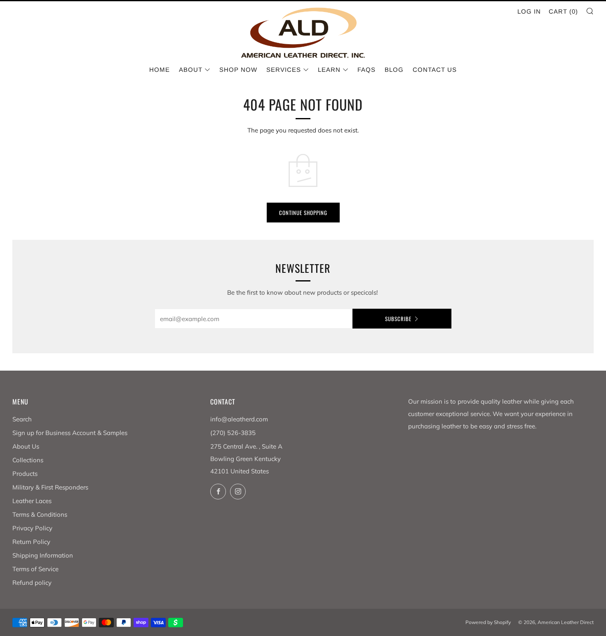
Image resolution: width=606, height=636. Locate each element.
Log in (529, 11)
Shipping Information (42, 555)
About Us (25, 446)
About (190, 69)
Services (283, 69)
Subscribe (398, 318)
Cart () (563, 11)
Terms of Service (35, 569)
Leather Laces (32, 501)
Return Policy (31, 542)
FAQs (366, 69)
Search (22, 419)
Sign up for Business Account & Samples (69, 433)
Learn (329, 69)
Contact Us (435, 69)
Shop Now (238, 69)
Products (25, 474)
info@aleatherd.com (239, 419)
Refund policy (32, 582)
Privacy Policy (32, 528)
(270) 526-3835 (233, 433)
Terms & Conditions (39, 514)
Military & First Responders (50, 487)
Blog (394, 69)
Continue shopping (303, 212)
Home (159, 69)
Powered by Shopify (488, 622)
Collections (27, 460)
